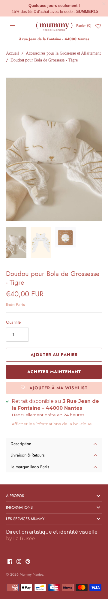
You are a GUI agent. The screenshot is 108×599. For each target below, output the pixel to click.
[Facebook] (10, 562)
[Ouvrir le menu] (12, 25)
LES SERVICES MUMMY (25, 519)
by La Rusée (20, 538)
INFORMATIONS (19, 507)
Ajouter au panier (54, 355)
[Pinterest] (28, 562)
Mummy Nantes (31, 574)
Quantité (13, 322)
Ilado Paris (15, 304)
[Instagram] (18, 562)
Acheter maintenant (54, 372)
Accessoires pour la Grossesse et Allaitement (63, 53)
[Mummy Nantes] (54, 25)
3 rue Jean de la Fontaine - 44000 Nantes (54, 38)
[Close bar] (104, 3)
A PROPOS (15, 496)
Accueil (12, 53)
